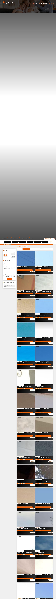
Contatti (31, 238)
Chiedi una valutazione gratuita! (8, 286)
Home (4, 244)
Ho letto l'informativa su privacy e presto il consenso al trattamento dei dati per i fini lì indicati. (10, 276)
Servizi (9, 238)
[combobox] (26, 249)
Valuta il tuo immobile (24, 238)
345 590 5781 (13, 257)
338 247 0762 (13, 254)
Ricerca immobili (15, 238)
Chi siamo (4, 238)
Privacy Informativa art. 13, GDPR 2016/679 (9, 274)
